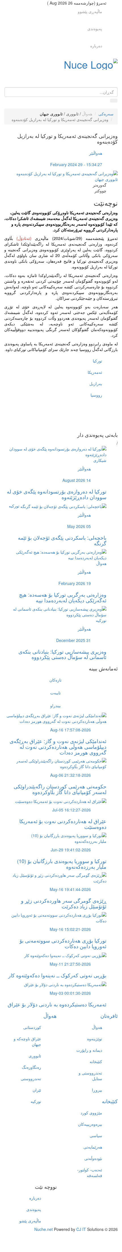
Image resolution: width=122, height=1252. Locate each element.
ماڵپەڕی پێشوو (90, 11)
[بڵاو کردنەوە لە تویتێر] (55, 409)
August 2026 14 (76, 480)
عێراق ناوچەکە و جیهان (27, 1041)
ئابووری (72, 114)
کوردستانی (32, 1027)
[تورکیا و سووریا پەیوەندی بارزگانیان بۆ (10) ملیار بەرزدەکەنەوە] (55, 838)
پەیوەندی (94, 28)
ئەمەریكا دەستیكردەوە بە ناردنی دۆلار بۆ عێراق (57, 1004)
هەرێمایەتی (92, 1147)
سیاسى (96, 1135)
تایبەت (55, 693)
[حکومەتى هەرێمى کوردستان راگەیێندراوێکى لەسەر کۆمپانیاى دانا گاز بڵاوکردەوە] (55, 763)
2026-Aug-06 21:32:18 (70, 775)
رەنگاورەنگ (31, 1067)
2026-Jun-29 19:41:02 (71, 850)
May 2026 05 (79, 526)
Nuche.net (43, 1229)
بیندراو (55, 705)
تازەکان (55, 680)
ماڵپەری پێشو (30, 1221)
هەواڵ (87, 114)
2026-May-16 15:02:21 (70, 929)
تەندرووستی (31, 1078)
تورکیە (14, 506)
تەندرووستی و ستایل (90, 1075)
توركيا (97, 361)
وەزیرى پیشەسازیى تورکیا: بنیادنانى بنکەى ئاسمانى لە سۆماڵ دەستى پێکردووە (62, 654)
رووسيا (96, 395)
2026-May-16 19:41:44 (70, 889)
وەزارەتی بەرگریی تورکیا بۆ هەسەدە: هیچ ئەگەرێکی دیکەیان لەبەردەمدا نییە (62, 597)
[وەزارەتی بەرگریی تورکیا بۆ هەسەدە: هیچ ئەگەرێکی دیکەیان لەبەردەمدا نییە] (55, 554)
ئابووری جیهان (51, 114)
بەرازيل (95, 383)
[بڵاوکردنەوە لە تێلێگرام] (55, 420)
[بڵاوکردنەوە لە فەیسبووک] (55, 403)
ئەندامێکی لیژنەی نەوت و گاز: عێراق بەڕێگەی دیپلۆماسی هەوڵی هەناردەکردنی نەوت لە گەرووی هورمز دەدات (58, 746)
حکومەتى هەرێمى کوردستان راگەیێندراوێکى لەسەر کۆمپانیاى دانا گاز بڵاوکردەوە (60, 789)
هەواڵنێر (95, 153)
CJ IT (81, 1229)
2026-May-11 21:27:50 (70, 964)
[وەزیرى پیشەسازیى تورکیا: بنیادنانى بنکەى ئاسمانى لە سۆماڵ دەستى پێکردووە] (55, 611)
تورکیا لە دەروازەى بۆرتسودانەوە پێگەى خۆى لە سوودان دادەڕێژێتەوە (56, 494)
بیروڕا (97, 1090)
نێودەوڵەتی (93, 1158)
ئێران (37, 1090)
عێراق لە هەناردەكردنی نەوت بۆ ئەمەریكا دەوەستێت (62, 823)
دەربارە (96, 45)
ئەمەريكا (95, 372)
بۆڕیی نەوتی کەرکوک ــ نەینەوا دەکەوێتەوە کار (57, 975)
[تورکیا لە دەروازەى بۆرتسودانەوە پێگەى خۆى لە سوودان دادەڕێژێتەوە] (55, 451)
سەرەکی (105, 114)
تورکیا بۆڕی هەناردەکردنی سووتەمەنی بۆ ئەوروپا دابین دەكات (63, 943)
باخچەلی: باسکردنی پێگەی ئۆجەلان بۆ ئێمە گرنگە (62, 540)
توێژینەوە (94, 1038)
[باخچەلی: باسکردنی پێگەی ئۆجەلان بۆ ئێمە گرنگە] (63, 506)
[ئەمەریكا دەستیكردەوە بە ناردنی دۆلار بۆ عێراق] (65, 984)
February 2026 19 (74, 583)
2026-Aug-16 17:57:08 (70, 730)
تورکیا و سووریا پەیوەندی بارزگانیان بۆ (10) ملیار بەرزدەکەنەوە (61, 863)
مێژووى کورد (91, 1113)
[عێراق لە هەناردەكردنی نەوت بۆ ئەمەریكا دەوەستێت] (60, 801)
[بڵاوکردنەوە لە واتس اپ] (55, 426)
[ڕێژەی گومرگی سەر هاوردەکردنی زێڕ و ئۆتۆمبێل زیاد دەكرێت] (55, 877)
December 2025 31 (73, 640)
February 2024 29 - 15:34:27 (76, 164)
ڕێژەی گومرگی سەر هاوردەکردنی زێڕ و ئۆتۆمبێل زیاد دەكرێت (63, 903)
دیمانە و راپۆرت (89, 1050)
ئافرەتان (109, 1015)
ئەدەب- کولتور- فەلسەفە (89, 1172)
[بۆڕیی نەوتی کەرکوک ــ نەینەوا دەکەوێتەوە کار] (65, 955)
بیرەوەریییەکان (90, 1124)
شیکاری (99, 460)
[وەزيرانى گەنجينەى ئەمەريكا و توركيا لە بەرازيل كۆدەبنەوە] (67, 173)
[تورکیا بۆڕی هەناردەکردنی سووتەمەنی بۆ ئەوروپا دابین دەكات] (55, 917)
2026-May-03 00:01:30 (70, 993)
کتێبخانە (96, 1061)
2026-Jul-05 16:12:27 (71, 810)
